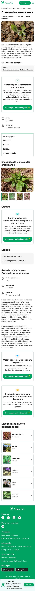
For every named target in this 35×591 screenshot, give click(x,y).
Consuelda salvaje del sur (12, 256)
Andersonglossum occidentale (14, 261)
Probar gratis (24, 3)
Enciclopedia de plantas (8, 8)
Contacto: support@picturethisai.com (14, 561)
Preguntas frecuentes (8, 557)
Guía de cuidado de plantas (10, 538)
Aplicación (25, 538)
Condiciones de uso (24, 546)
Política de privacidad (8, 546)
